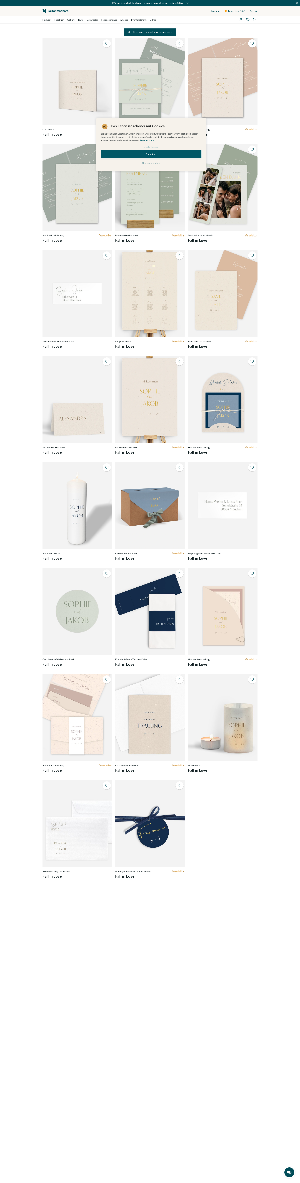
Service (254, 11)
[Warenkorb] (255, 20)
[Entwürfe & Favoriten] (248, 20)
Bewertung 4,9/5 (236, 11)
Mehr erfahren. (148, 140)
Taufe (80, 19)
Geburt (71, 19)
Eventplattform (139, 19)
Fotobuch (59, 19)
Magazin (215, 11)
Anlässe (124, 19)
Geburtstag (92, 19)
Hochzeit (46, 19)
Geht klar (151, 154)
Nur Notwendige (151, 163)
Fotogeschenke (109, 19)
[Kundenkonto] (241, 20)
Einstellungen (151, 146)
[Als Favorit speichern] (107, 43)
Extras (153, 19)
